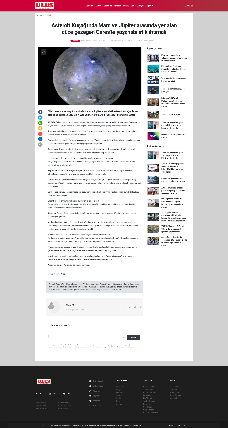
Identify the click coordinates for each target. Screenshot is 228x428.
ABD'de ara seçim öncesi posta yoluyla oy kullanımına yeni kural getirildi (173, 190)
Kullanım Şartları (64, 403)
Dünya (98, 5)
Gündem (90, 5)
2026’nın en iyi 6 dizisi (170, 114)
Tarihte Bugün (149, 401)
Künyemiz (97, 401)
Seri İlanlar (147, 407)
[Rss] (60, 394)
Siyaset (117, 5)
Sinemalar (147, 404)
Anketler (173, 389)
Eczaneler (147, 395)
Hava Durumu (148, 387)
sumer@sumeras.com (75, 309)
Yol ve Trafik (148, 389)
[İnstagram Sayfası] (46, 394)
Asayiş (140, 5)
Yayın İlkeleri (41, 406)
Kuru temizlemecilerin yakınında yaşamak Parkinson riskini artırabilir (174, 58)
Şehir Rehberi (148, 410)
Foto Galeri (98, 381)
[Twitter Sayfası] (42, 394)
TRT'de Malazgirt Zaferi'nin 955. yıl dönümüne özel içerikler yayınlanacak (173, 229)
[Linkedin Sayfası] (56, 394)
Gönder (134, 337)
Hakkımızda (41, 403)
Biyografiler (175, 392)
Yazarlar (96, 391)
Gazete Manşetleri (150, 413)
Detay (172, 425)
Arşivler (96, 396)
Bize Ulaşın (97, 406)
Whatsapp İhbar (64, 406)
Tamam (183, 425)
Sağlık (126, 5)
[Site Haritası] (65, 394)
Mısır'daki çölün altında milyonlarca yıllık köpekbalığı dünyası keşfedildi (173, 69)
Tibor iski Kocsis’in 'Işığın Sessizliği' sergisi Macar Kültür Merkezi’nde (172, 125)
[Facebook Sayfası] (37, 394)
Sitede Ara (174, 387)
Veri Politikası (41, 408)
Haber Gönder (63, 408)
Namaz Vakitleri (149, 392)
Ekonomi (108, 5)
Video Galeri (98, 386)
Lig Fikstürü (147, 398)
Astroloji (173, 398)
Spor (133, 5)
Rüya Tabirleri (175, 395)
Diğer (148, 5)
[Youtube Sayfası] (51, 394)
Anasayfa (40, 15)
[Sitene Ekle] (70, 394)
